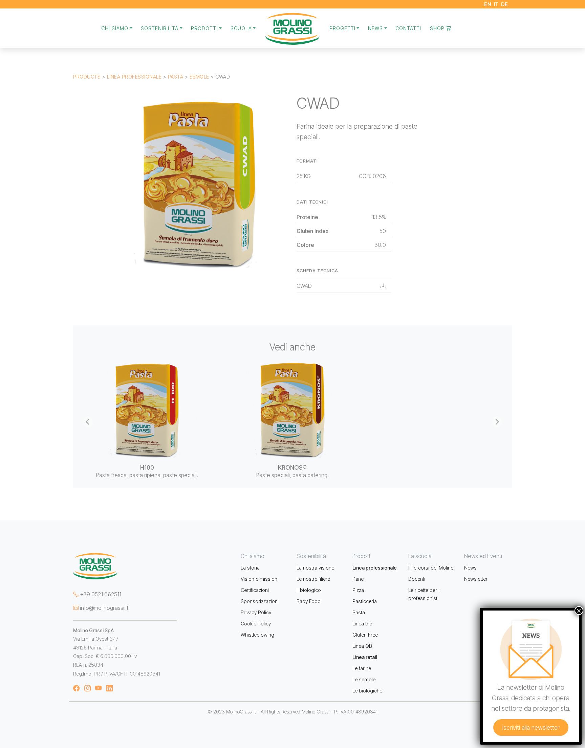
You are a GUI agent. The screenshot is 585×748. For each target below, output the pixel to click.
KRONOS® (292, 467)
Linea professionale (134, 77)
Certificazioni (255, 590)
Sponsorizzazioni (260, 601)
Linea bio (362, 623)
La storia (250, 568)
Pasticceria (364, 601)
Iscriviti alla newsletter (531, 727)
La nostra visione (315, 568)
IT (496, 4)
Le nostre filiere (313, 579)
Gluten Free (365, 635)
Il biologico (309, 590)
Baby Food (309, 601)
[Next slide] (497, 421)
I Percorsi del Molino (431, 568)
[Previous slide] (88, 421)
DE (504, 4)
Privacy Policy (256, 612)
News (470, 568)
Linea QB (362, 646)
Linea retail (364, 657)
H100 (147, 467)
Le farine (361, 668)
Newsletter (476, 579)
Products (87, 77)
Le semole (363, 679)
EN (487, 4)
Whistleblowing (257, 635)
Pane (358, 579)
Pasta (175, 77)
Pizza (358, 590)
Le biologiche (367, 690)
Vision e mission (259, 579)
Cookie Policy (256, 623)
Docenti (416, 579)
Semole (199, 77)
